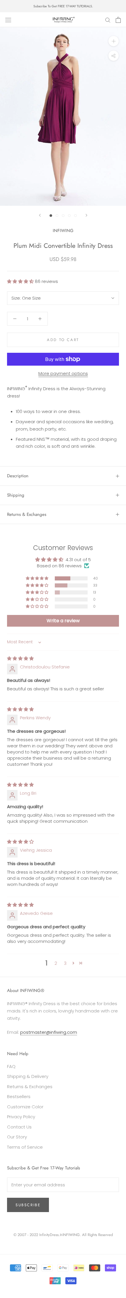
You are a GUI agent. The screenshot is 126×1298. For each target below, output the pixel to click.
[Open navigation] (8, 19)
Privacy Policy (21, 1117)
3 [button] (65, 963)
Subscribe (28, 1205)
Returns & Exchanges (26, 514)
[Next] (86, 215)
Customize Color (25, 1107)
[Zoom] (113, 41)
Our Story (17, 1137)
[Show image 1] (51, 215)
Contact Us (19, 1127)
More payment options (63, 373)
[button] (21, 281)
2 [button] (56, 963)
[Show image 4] (69, 215)
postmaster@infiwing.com (48, 1032)
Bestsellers (18, 1096)
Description (17, 476)
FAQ (11, 1066)
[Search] (107, 19)
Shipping (15, 495)
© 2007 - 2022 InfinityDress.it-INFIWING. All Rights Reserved (63, 1234)
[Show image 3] (63, 215)
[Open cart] (118, 20)
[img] (20, 658)
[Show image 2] (57, 215)
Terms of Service (25, 1147)
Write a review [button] (63, 620)
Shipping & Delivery (27, 1076)
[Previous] (40, 215)
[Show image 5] (75, 215)
